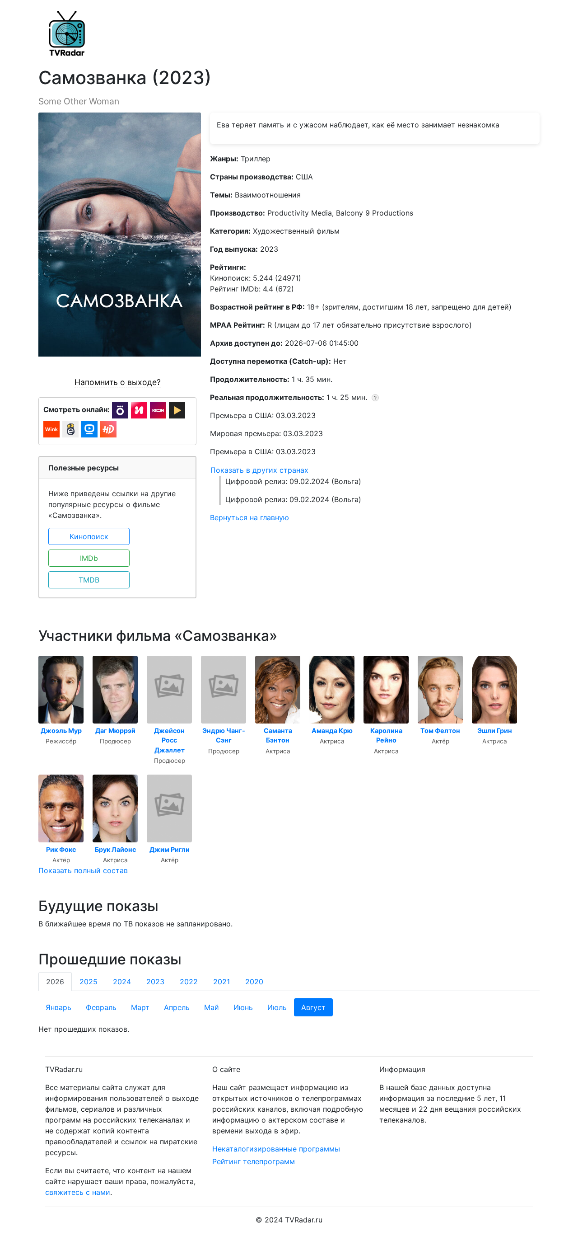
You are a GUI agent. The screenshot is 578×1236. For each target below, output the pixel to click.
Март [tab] (140, 1007)
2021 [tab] (221, 981)
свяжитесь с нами (77, 1192)
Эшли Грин (494, 730)
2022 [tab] (189, 981)
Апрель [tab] (177, 1007)
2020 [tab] (254, 981)
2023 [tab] (155, 981)
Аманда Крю (332, 730)
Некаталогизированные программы (276, 1148)
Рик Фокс (61, 849)
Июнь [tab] (243, 1007)
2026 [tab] (55, 981)
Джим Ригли (169, 849)
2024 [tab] (122, 981)
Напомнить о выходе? (118, 382)
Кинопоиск (89, 536)
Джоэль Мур (61, 730)
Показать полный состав (83, 870)
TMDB (89, 579)
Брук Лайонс (115, 849)
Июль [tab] (277, 1007)
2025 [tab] (88, 981)
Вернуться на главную (249, 517)
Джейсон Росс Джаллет (169, 740)
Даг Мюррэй (115, 730)
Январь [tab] (58, 1007)
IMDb (89, 558)
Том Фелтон (440, 730)
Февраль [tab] (101, 1007)
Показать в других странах (259, 470)
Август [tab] (313, 1007)
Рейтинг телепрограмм (253, 1161)
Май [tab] (211, 1007)
